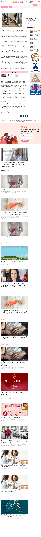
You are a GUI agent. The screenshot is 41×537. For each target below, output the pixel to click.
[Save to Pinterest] (31, 27)
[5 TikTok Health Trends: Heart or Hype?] (3, 75)
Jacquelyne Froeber (5, 398)
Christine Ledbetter (5, 343)
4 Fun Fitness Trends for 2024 (36, 39)
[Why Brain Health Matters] (17, 75)
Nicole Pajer (3, 292)
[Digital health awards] (36, 57)
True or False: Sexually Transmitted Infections (12, 393)
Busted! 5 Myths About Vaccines (11, 417)
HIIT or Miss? (35, 31)
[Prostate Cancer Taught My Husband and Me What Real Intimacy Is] (14, 328)
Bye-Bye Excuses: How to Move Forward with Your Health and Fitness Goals (36, 43)
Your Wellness (7, 1)
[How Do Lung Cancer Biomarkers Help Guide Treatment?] (14, 506)
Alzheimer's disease (6, 101)
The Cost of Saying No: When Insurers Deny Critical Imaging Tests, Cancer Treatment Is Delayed (13, 164)
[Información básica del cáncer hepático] (14, 228)
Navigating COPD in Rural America (12, 261)
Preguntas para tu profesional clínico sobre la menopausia (12, 491)
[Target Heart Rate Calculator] (31, 46)
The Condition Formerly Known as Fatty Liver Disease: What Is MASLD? (13, 213)
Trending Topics (33, 96)
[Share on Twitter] (29, 27)
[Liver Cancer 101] (14, 181)
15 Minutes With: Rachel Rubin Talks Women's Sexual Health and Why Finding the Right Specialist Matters (14, 285)
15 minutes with (3, 293)
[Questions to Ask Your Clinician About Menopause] (14, 456)
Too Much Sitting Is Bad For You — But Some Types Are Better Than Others (36, 50)
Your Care (11, 1)
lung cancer (3, 522)
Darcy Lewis (4, 193)
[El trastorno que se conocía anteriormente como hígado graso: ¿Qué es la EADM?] (14, 302)
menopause (2, 472)
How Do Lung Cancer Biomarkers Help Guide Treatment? (13, 516)
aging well (7, 112)
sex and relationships (4, 344)
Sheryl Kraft (29, 23)
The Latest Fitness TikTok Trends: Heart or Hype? (36, 35)
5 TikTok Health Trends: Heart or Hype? (9, 75)
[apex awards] (36, 67)
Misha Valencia (4, 170)
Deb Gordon (4, 264)
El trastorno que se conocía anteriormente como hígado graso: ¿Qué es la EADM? (14, 312)
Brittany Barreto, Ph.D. (5, 446)
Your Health (2, 1)
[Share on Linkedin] (32, 27)
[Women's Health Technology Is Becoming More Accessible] (14, 432)
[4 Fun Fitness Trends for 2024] (31, 39)
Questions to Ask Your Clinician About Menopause (13, 466)
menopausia (3, 497)
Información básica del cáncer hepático (13, 237)
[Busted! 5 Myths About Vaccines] (14, 409)
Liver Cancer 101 (6, 189)
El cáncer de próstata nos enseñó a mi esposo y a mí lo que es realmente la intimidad (13, 363)
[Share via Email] (34, 27)
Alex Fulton (3, 218)
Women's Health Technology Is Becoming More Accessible (14, 441)
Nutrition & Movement (31, 24)
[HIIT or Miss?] (31, 32)
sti (1, 399)
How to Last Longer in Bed (36, 102)
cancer (2, 171)
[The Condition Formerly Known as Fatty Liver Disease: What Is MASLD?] (14, 204)
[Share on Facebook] (27, 27)
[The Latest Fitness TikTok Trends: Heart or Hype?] (31, 34)
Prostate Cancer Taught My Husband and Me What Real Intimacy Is (14, 338)
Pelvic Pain (33, 100)
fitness (4, 112)
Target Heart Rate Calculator (36, 47)
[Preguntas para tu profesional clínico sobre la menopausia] (14, 481)
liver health (3, 243)
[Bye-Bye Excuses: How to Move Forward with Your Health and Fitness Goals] (31, 42)
